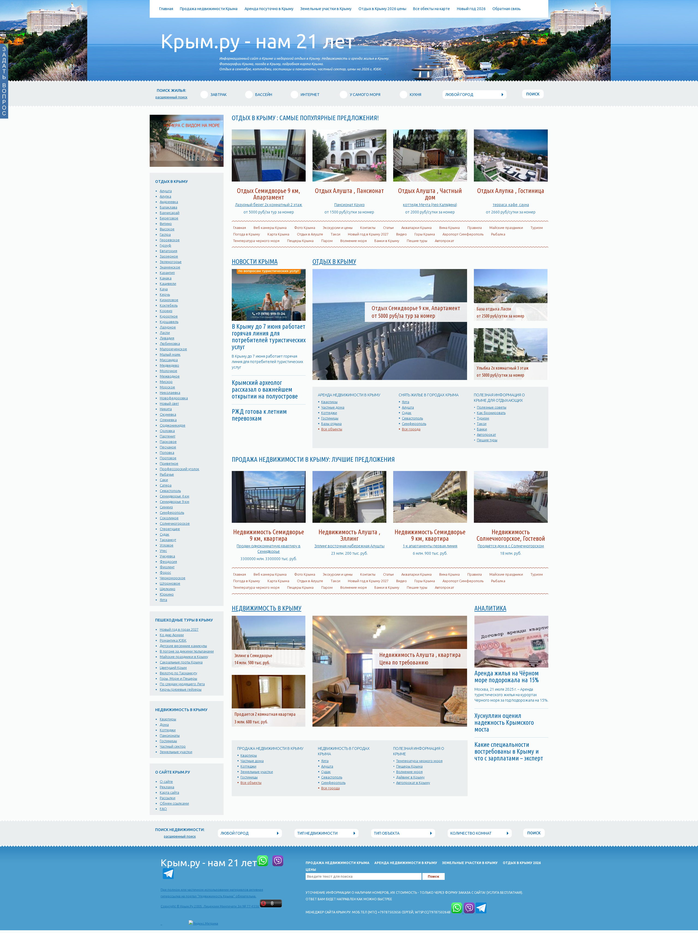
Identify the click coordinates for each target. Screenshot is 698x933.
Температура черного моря (256, 241)
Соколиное (169, 518)
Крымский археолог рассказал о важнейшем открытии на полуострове (265, 389)
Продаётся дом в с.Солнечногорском (511, 546)
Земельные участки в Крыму (325, 9)
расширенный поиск (171, 97)
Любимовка (170, 343)
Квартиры (168, 719)
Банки (482, 429)
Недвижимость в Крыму (266, 608)
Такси (335, 234)
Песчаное (168, 447)
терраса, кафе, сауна (511, 205)
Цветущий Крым (173, 667)
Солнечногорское (175, 523)
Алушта (166, 191)
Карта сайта (169, 792)
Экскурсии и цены (338, 228)
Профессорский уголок (179, 469)
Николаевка (170, 392)
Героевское (170, 240)
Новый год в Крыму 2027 (368, 234)
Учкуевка (167, 556)
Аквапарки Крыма (416, 228)
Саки (164, 480)
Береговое (169, 218)
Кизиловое (169, 300)
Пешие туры (417, 241)
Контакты (367, 228)
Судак (164, 534)
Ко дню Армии (172, 635)
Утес (163, 550)
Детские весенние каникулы (183, 646)
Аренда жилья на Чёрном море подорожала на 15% (506, 676)
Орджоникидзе (172, 425)
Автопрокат (444, 241)
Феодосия (168, 561)
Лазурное (168, 327)
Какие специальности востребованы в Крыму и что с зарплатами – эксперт (508, 751)
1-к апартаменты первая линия (430, 546)
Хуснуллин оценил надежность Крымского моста (504, 722)
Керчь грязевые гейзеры (180, 689)
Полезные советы (491, 407)
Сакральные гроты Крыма (181, 662)
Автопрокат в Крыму (413, 782)
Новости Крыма (255, 261)
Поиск (533, 94)
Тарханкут (168, 540)
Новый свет (169, 403)
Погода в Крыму (246, 234)
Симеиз (166, 507)
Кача (164, 289)
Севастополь (170, 491)
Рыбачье (167, 474)
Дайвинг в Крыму (410, 777)
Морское (167, 387)
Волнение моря (353, 241)
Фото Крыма (304, 228)
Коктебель (168, 305)
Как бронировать (491, 413)
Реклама (167, 787)
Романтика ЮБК (173, 640)
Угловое (166, 545)
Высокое (167, 229)
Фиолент (167, 567)
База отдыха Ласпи (494, 308)
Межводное (170, 376)
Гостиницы (168, 741)
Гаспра (165, 234)
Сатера (166, 485)
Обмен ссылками (174, 803)
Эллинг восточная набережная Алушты (349, 546)
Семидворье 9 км (174, 501)
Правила (474, 228)
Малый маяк (170, 354)
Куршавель (169, 322)
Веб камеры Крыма (270, 228)
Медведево (169, 365)
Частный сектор (173, 746)
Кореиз (166, 311)
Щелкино (167, 589)
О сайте (166, 781)
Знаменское (170, 267)
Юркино (167, 594)
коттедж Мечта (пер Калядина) (430, 205)
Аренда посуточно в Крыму (269, 9)
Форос (165, 572)
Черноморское (172, 578)
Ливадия (167, 338)
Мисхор (166, 382)
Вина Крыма (449, 228)
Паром (327, 241)
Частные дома (332, 407)
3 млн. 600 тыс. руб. (251, 721)
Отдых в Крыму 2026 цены (382, 9)
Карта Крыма (278, 234)
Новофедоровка (174, 398)
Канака (166, 278)
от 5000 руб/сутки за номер (500, 375)
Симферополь (172, 512)
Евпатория (168, 251)
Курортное (169, 316)
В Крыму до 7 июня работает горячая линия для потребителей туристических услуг (269, 337)
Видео (401, 234)
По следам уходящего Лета (182, 684)
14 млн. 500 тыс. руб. (252, 662)
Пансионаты (170, 735)
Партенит (167, 436)
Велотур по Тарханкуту (178, 673)
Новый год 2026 (471, 9)
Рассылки (167, 798)
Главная (166, 9)
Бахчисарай (169, 213)
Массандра (169, 360)
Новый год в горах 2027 (179, 629)
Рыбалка (498, 234)
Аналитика (490, 608)
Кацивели (168, 283)
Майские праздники (506, 228)
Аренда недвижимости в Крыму (405, 863)
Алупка (165, 196)
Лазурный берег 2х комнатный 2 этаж (268, 205)
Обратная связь (506, 9)
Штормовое (170, 583)
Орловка (167, 431)
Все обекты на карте (431, 9)
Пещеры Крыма (300, 241)
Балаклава (168, 207)
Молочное (168, 371)
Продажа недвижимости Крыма (208, 9)
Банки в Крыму (386, 241)
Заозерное (169, 256)
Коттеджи (168, 730)
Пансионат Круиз (349, 205)
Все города (411, 429)
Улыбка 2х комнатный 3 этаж (502, 367)
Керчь (165, 294)
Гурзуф (165, 245)
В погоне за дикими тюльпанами (187, 651)
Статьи (388, 228)
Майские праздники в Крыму (184, 657)
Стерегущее (170, 529)
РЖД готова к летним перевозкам (259, 415)
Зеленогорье (171, 262)
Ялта (163, 600)
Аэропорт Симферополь (463, 234)
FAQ (163, 809)
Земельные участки (176, 752)
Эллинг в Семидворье (253, 655)
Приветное (169, 463)
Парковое (168, 441)
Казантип (167, 272)
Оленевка (168, 420)
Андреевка (169, 202)
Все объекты (331, 429)
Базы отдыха (331, 423)
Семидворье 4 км (174, 496)
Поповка (167, 452)
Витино (166, 223)
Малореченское (173, 349)
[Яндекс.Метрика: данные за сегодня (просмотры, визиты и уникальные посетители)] (203, 923)
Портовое (168, 458)
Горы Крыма (424, 234)
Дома (164, 724)
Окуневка (168, 414)
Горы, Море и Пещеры (178, 678)
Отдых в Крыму (334, 261)
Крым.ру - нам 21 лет (257, 41)
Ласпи (165, 332)
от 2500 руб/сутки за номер (500, 315)
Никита (166, 409)
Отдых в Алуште (310, 234)
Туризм (537, 228)
